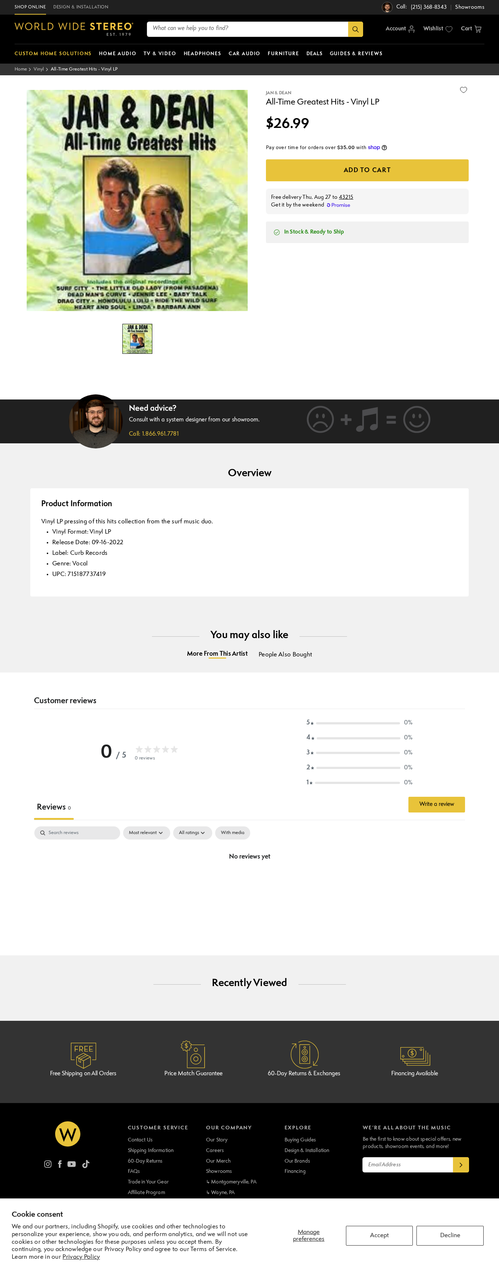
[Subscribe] (461, 1164)
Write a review (436, 804)
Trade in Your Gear (148, 1182)
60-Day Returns (145, 1161)
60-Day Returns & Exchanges (304, 1074)
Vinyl (39, 69)
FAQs (134, 1171)
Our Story (217, 1140)
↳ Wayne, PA (220, 1192)
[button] (471, 29)
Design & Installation (307, 1150)
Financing (295, 1171)
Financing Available (414, 1074)
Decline (450, 1235)
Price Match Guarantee (193, 1074)
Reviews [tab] (54, 807)
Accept (379, 1235)
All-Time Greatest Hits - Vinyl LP (84, 69)
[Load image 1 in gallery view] (137, 339)
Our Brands (297, 1161)
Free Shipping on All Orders (83, 1074)
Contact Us (140, 1140)
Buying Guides (300, 1140)
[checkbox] (232, 833)
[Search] (355, 29)
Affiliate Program (146, 1192)
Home (21, 69)
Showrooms (219, 1171)
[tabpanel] (249, 881)
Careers (215, 1150)
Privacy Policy (81, 1257)
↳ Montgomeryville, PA (231, 1182)
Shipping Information (151, 1150)
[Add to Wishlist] (463, 90)
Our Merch (218, 1161)
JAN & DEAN (278, 93)
